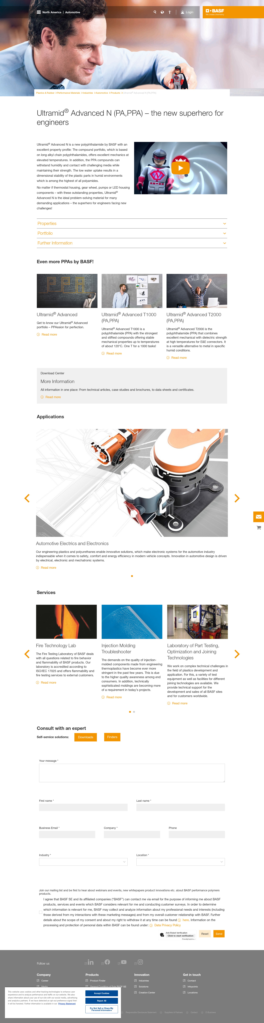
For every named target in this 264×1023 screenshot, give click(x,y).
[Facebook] (105, 963)
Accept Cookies (101, 993)
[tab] (132, 576)
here (186, 920)
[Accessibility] (169, 12)
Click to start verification (180, 935)
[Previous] (27, 499)
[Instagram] (138, 963)
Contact (194, 1012)
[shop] (258, 527)
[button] (124, 862)
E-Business (211, 1012)
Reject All (101, 1001)
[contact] (258, 517)
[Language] (162, 12)
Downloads (85, 737)
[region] (63, 1002)
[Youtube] (122, 963)
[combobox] (80, 862)
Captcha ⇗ (188, 939)
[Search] (155, 12)
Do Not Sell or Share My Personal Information (101, 1009)
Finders (112, 737)
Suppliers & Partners (174, 1012)
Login (189, 12)
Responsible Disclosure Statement (141, 1012)
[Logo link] (215, 12)
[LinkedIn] (89, 963)
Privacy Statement (67, 1003)
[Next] (237, 499)
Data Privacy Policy (167, 925)
